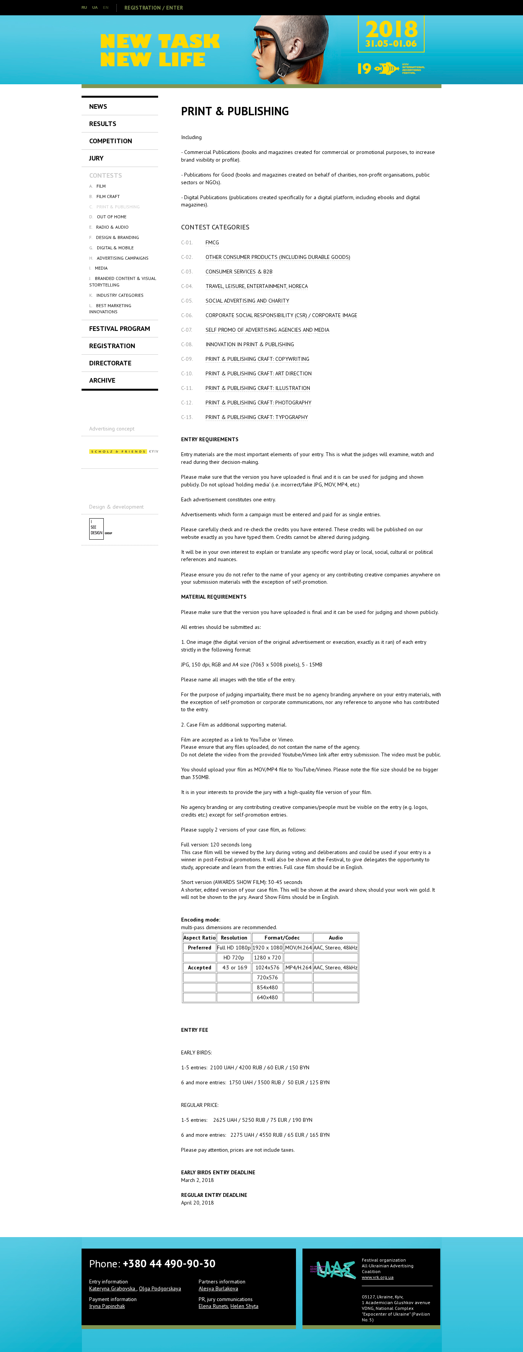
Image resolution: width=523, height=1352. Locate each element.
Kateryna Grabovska (113, 1288)
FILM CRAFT (104, 196)
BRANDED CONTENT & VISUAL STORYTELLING (122, 281)
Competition (110, 140)
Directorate (110, 362)
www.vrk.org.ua (378, 1277)
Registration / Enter (153, 7)
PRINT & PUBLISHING (114, 207)
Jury (96, 158)
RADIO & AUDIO (109, 227)
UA (95, 7)
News (98, 106)
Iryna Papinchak (107, 1306)
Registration (112, 345)
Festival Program (119, 328)
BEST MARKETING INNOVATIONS (110, 309)
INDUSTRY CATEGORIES (116, 295)
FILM (97, 186)
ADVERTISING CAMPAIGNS (119, 258)
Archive (102, 380)
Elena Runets (213, 1306)
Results (102, 123)
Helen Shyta (244, 1306)
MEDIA (98, 268)
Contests (105, 175)
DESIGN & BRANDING (114, 237)
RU (84, 7)
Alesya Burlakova (218, 1288)
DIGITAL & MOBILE (111, 247)
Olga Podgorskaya (160, 1288)
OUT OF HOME (107, 216)
